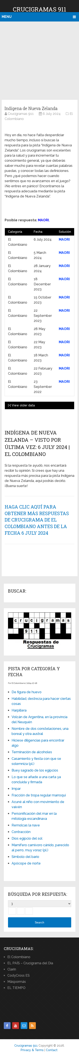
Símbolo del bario (25, 857)
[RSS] (32, 1025)
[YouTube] (15, 1025)
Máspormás (16, 982)
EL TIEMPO (16, 988)
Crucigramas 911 (39, 9)
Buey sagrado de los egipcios (35, 770)
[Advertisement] (39, 60)
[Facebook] (7, 1025)
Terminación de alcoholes (32, 752)
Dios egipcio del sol (27, 838)
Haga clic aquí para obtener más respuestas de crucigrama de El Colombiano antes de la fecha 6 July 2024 (37, 520)
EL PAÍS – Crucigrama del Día (30, 963)
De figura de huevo (27, 692)
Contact (52, 1050)
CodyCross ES (18, 975)
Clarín (11, 969)
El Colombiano (18, 957)
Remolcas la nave (26, 825)
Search (39, 922)
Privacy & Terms (32, 1050)
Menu (7, 17)
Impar (16, 789)
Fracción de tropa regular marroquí (39, 795)
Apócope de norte (26, 863)
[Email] (24, 1025)
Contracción (21, 832)
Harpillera (19, 710)
